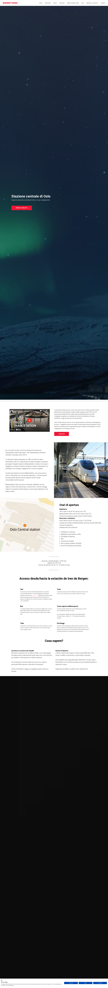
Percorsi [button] (48, 3)
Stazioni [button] (62, 3)
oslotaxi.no (35, 595)
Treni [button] (55, 3)
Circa (41, 3)
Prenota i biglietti (92, 3)
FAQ (83, 3)
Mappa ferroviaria (73, 3)
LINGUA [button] (103, 3)
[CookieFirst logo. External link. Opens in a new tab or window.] (1, 980)
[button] (29, 420)
